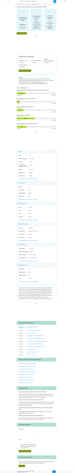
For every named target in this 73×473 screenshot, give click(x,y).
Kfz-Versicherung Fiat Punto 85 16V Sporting (27, 371)
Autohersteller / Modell (31, 326)
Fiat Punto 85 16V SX (31, 333)
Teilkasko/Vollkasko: (23, 65)
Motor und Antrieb (21, 182)
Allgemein (20, 151)
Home (18, 4)
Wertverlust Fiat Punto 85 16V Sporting (26, 374)
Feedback (22, 465)
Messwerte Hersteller (22, 244)
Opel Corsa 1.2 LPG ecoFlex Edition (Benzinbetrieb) (37, 341)
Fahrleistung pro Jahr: (23, 60)
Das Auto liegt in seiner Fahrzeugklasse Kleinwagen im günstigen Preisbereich (32, 90)
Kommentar (21, 429)
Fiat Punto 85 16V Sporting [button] (34, 4)
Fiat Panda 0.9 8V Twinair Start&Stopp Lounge (36, 346)
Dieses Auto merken (21, 33)
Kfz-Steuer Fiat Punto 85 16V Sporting (26, 369)
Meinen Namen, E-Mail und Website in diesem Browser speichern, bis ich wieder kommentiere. (28, 446)
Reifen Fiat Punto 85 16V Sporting (25, 382)
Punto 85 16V (27, 4)
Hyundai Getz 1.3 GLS (31, 349)
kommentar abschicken (25, 451)
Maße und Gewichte (22, 203)
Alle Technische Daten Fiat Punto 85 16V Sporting (28, 178)
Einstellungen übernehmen (25, 70)
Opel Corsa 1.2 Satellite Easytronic (33, 330)
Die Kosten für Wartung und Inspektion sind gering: (27, 123)
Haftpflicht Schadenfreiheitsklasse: (48, 60)
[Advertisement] (8, 18)
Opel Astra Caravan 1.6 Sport (32, 352)
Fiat (20, 4)
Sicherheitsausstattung (22, 265)
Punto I (23, 4)
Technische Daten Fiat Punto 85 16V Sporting (27, 366)
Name (20, 439)
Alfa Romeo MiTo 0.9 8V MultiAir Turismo (35, 343)
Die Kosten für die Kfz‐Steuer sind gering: (25, 106)
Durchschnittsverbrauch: (36, 60)
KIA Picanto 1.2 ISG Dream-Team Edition (35, 335)
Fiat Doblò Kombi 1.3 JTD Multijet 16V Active (35, 338)
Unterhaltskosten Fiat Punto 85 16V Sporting (27, 363)
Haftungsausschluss (25, 471)
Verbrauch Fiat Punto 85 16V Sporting (26, 377)
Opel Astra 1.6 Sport (31, 354)
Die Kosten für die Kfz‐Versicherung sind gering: (26, 98)
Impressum (19, 471)
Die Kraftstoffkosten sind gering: (23, 115)
